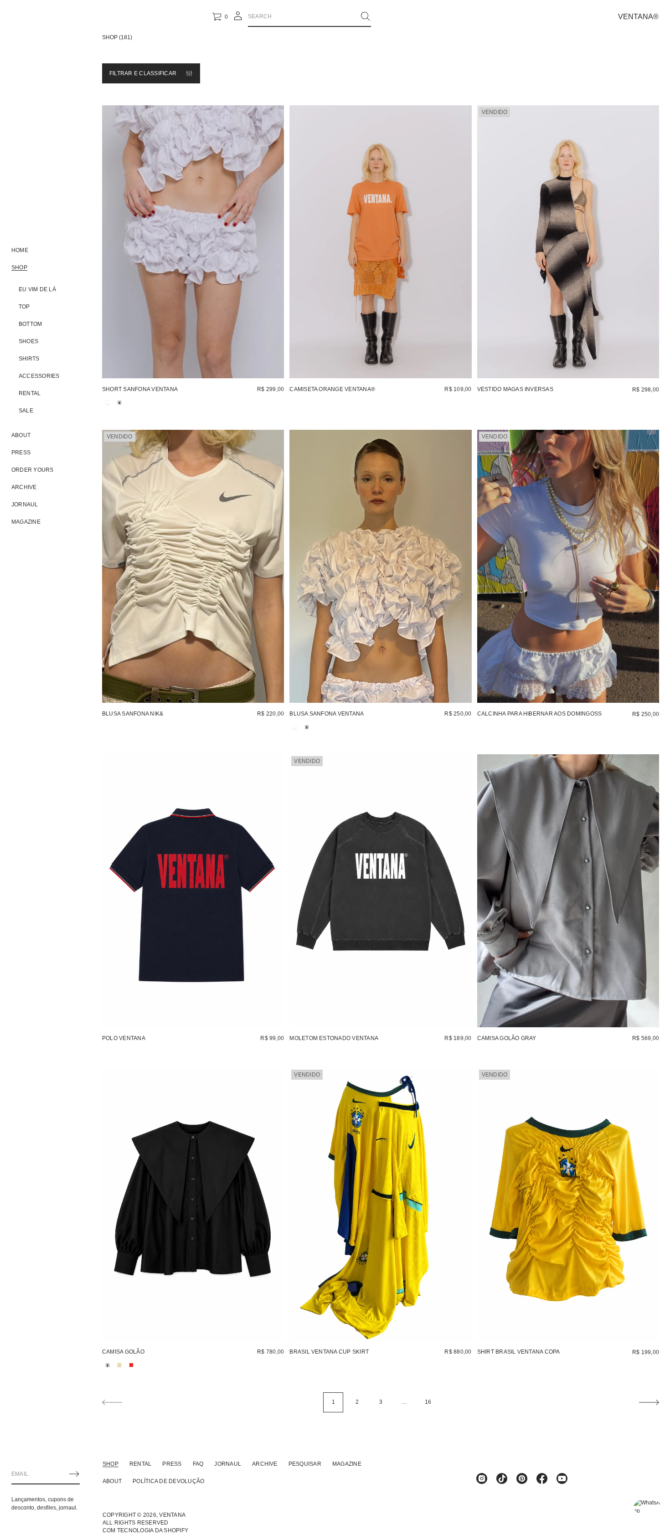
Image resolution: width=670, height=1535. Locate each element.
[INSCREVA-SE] (74, 1473)
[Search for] (365, 16)
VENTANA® (638, 17)
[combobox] (302, 16)
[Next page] (649, 1402)
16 (428, 1402)
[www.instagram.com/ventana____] (482, 1478)
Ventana (172, 1515)
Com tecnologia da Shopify (145, 1530)
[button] (309, 17)
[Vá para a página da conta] (237, 19)
